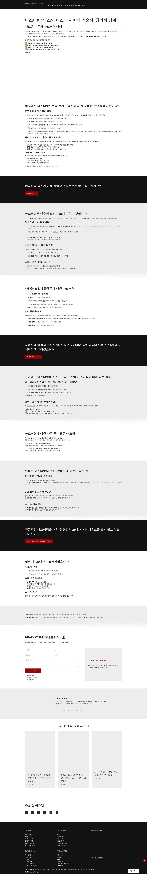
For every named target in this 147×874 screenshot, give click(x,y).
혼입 (49, 5)
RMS (46, 239)
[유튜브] (38, 812)
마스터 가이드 (50, 133)
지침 (64, 5)
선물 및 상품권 (61, 845)
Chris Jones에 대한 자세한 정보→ (73, 710)
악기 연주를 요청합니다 (32, 865)
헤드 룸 (28, 145)
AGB (58, 859)
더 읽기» (30, 784)
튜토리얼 (60, 836)
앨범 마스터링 (29, 841)
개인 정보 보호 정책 (63, 863)
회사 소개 (60, 855)
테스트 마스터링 (30, 845)
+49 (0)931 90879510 (99, 660)
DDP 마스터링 (29, 843)
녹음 (60, 5)
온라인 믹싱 (54, 166)
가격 (68, 5)
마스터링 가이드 (62, 843)
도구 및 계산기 (29, 863)
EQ (28, 249)
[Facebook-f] (26, 812)
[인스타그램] (32, 812)
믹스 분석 (28, 855)
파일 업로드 (28, 861)
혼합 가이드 (60, 841)
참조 (28, 480)
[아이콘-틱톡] (44, 812)
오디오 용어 (60, 838)
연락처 (83, 5)
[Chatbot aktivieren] (144, 861)
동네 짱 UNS (75, 5)
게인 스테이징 (35, 141)
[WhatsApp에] (57, 812)
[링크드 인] (51, 812)
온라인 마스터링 (30, 834)
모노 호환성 (30, 268)
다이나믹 (55, 232)
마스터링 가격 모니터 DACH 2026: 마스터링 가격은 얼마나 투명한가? (40, 778)
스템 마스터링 (29, 836)
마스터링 (55, 5)
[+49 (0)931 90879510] (89, 660)
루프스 (79, 218)
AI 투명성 (60, 865)
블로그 (59, 857)
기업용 (27, 859)
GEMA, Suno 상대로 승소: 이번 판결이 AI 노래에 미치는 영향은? (73, 778)
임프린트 (60, 861)
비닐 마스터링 (29, 838)
